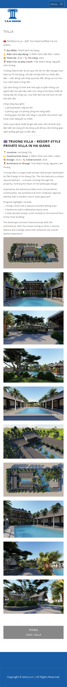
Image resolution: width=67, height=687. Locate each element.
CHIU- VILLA (33, 635)
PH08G (33, 630)
